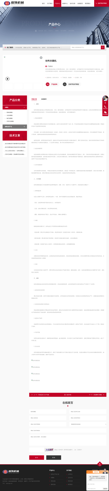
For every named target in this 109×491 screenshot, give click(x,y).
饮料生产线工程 (55, 474)
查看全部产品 (8, 126)
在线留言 (80, 3)
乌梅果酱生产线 (36, 47)
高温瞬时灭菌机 (98, 394)
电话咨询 (105, 108)
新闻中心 (65, 3)
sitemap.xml (9, 483)
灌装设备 (53, 484)
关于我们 (50, 3)
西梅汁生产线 (27, 47)
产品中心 (57, 3)
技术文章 (72, 3)
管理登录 (20, 481)
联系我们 (87, 3)
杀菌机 (57, 30)
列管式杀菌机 (10, 121)
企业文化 (70, 477)
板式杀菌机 (64, 30)
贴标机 (43, 47)
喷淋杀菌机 (10, 112)
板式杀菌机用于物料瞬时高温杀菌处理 (15, 143)
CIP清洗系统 (18, 47)
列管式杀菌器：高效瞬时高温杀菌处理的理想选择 (15, 154)
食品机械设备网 (13, 481)
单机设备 (53, 481)
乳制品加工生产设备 (43, 394)
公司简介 (70, 474)
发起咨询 (105, 488)
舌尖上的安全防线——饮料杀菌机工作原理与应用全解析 (15, 150)
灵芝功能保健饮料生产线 (53, 47)
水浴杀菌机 (10, 115)
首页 (43, 3)
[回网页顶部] (105, 103)
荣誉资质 (70, 481)
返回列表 (69, 394)
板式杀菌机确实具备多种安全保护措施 (15, 147)
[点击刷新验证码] (49, 449)
